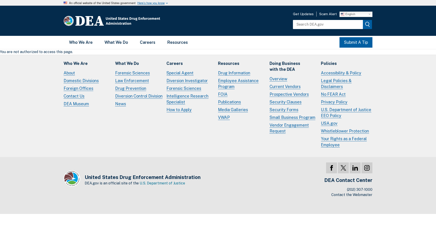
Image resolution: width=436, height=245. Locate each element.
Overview (278, 78)
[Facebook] (331, 167)
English (349, 14)
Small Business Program (292, 117)
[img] (367, 24)
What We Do (116, 42)
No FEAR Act (333, 94)
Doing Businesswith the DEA (285, 66)
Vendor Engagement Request (289, 128)
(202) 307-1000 (359, 189)
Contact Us (74, 96)
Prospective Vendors (289, 94)
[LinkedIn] (355, 167)
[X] (343, 167)
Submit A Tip (356, 42)
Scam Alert (328, 14)
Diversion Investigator (187, 80)
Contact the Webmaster (351, 195)
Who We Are (81, 42)
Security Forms (284, 109)
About (69, 73)
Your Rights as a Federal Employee (344, 141)
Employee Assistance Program (238, 83)
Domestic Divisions (81, 80)
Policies (329, 63)
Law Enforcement (132, 80)
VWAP (224, 117)
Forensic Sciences (132, 73)
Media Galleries (233, 109)
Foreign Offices (78, 88)
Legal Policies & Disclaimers (336, 83)
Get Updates (303, 14)
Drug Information (234, 73)
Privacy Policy (334, 102)
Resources (177, 42)
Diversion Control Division (139, 96)
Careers (147, 42)
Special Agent (179, 73)
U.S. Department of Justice (162, 183)
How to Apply (179, 109)
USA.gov (329, 123)
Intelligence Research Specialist (187, 99)
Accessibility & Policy (341, 73)
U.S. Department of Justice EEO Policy (346, 112)
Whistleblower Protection (345, 131)
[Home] (125, 20)
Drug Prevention (130, 88)
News (120, 103)
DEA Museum (76, 103)
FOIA (223, 94)
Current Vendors (285, 86)
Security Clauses (286, 102)
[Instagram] (367, 167)
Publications (229, 102)
